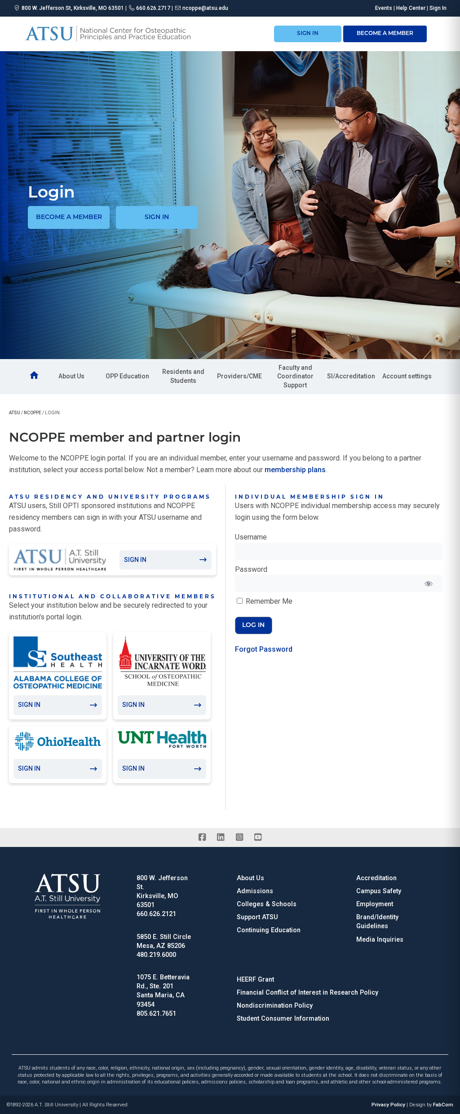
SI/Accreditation (351, 376)
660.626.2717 (153, 8)
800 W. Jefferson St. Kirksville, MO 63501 (162, 891)
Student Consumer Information (283, 1018)
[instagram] (239, 837)
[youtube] (257, 837)
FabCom (443, 1105)
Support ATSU (257, 917)
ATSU (14, 412)
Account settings (407, 376)
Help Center (410, 8)
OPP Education (127, 376)
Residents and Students (183, 376)
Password (251, 569)
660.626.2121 (156, 914)
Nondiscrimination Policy (275, 1005)
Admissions (255, 891)
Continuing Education (269, 930)
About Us (71, 376)
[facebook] (202, 837)
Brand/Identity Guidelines (377, 921)
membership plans (295, 469)
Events (383, 8)
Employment (374, 904)
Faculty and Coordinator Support (295, 376)
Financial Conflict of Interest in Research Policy (307, 992)
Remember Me (268, 601)
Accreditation (376, 878)
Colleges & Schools (266, 904)
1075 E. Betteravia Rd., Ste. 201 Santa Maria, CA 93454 (163, 991)
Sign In (438, 8)
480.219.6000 (156, 955)
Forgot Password (263, 649)
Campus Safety (378, 891)
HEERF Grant (255, 979)
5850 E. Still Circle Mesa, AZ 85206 (164, 941)
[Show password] (429, 583)
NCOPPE (32, 412)
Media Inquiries (379, 939)
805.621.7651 (156, 1014)
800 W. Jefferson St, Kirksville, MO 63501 (73, 8)
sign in (307, 33)
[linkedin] (221, 837)
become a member (385, 33)
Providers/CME (239, 376)
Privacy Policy (388, 1105)
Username (251, 537)
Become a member (69, 217)
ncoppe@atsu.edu (205, 8)
